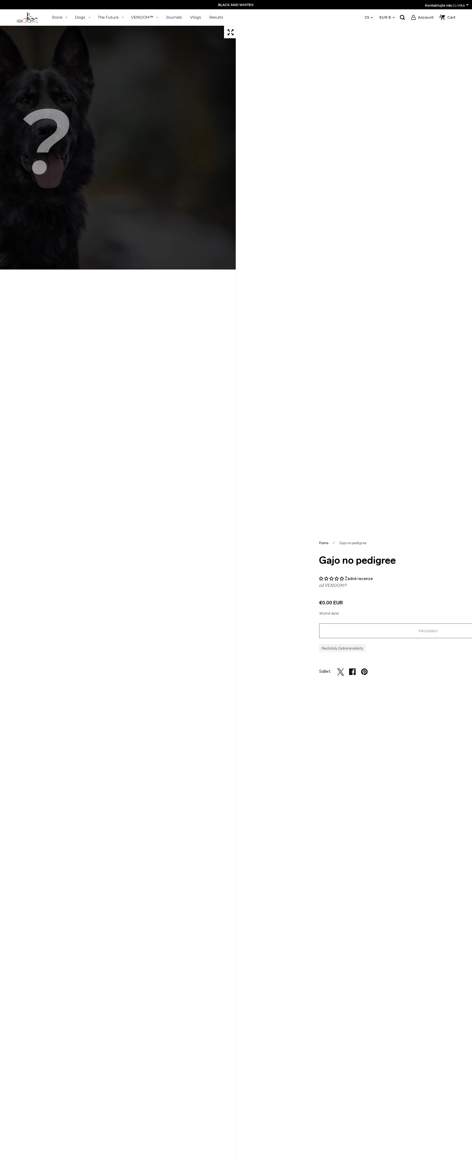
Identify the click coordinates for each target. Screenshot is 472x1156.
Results (216, 17)
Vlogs (195, 17)
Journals (174, 17)
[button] (331, 578)
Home (323, 543)
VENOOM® (336, 585)
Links (460, 5)
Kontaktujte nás (438, 5)
